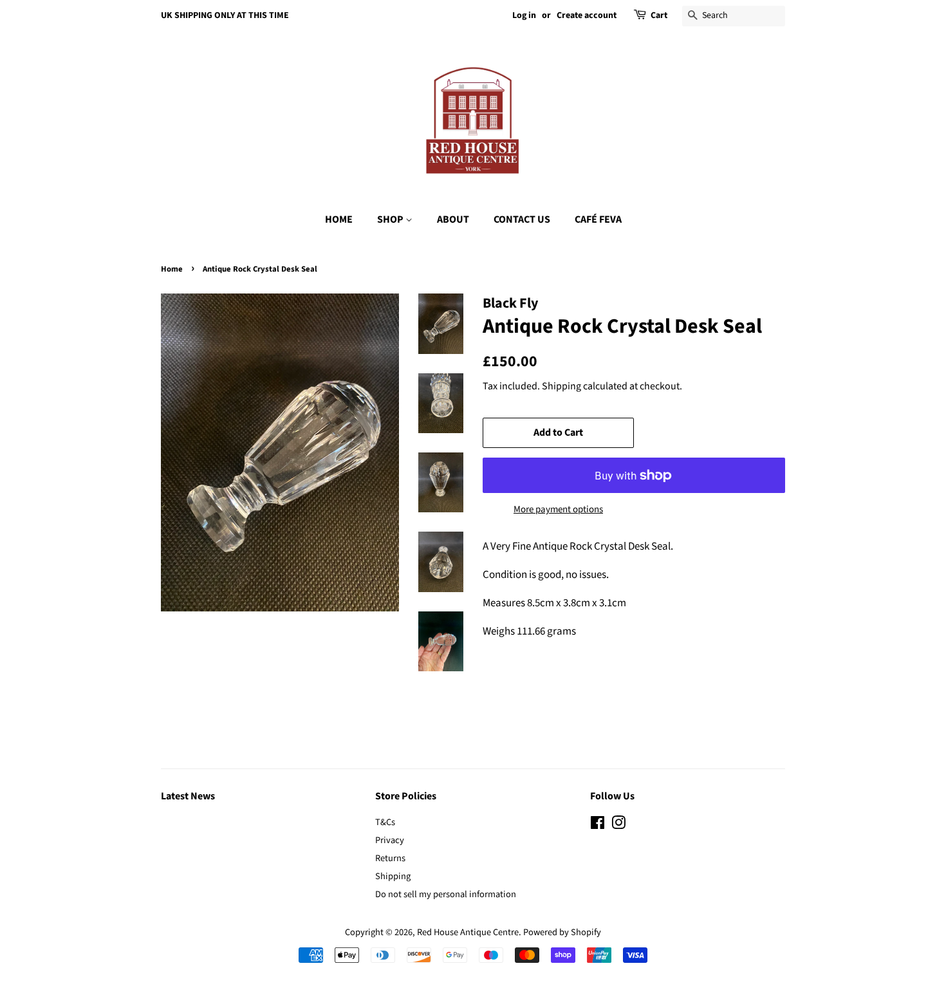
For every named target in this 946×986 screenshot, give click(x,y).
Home (172, 269)
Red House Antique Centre (468, 932)
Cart (659, 15)
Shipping (561, 386)
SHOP (391, 219)
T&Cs (385, 822)
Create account (587, 15)
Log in (524, 15)
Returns (390, 858)
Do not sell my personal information (445, 894)
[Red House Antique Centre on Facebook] (597, 825)
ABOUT (453, 219)
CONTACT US (522, 219)
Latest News (188, 796)
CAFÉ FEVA (598, 219)
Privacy (389, 840)
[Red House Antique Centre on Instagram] (618, 825)
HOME (339, 219)
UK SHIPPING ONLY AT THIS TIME (225, 15)
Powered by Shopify (562, 932)
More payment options (558, 509)
